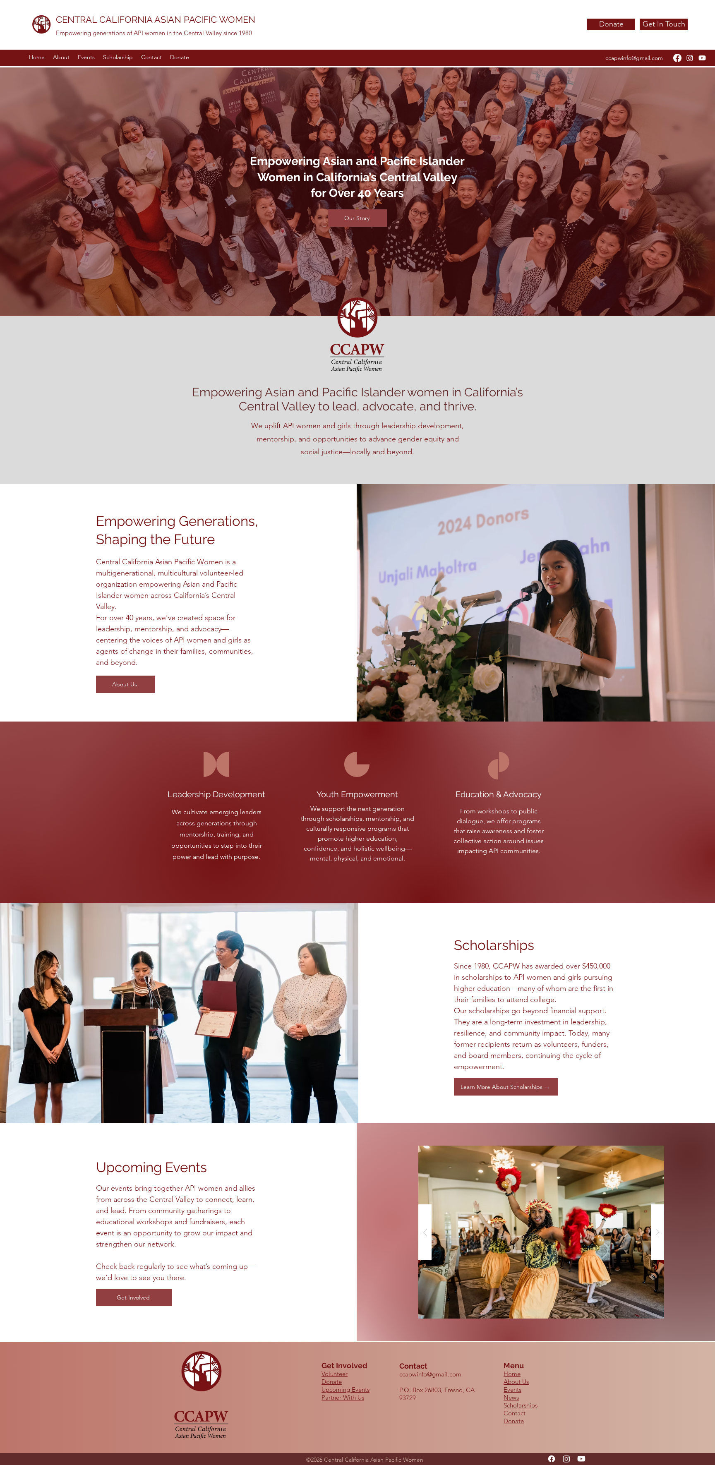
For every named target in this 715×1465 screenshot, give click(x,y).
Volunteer (335, 1374)
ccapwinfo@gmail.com (634, 58)
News (511, 1397)
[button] (541, 1232)
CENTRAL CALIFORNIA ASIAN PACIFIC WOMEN (155, 19)
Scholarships (520, 1405)
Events (512, 1389)
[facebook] (677, 58)
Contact (514, 1413)
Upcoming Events (345, 1389)
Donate (332, 1382)
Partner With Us (343, 1397)
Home (512, 1374)
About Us (516, 1382)
